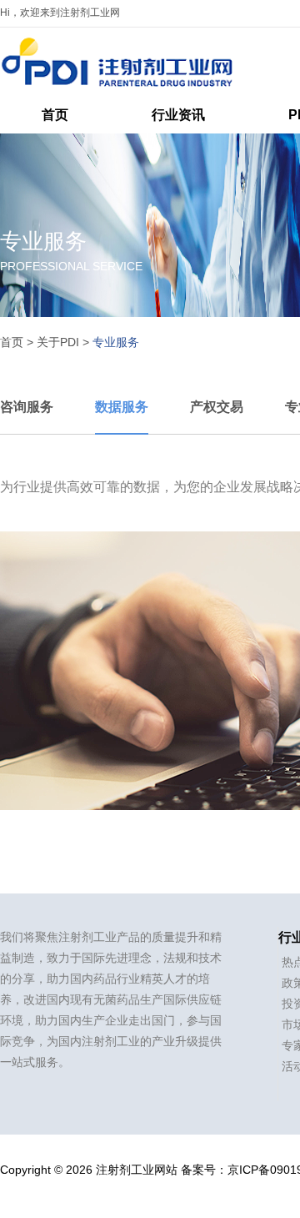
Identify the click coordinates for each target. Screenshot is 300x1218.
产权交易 (216, 407)
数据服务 (121, 407)
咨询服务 (26, 407)
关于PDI (58, 342)
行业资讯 (178, 115)
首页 (55, 115)
